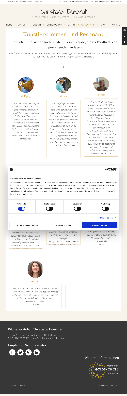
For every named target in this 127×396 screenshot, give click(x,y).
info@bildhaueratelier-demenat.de (86, 2)
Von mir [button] (22, 25)
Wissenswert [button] (88, 25)
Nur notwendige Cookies (27, 225)
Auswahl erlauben (63, 225)
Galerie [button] (71, 25)
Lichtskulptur (54, 25)
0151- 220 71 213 (65, 2)
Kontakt (116, 25)
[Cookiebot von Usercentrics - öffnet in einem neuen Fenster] (106, 169)
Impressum (105, 2)
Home (9, 25)
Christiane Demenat (63, 11)
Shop (103, 25)
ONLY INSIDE (114, 385)
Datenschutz (116, 2)
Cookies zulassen (99, 225)
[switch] (49, 209)
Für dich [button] (36, 25)
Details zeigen (106, 218)
